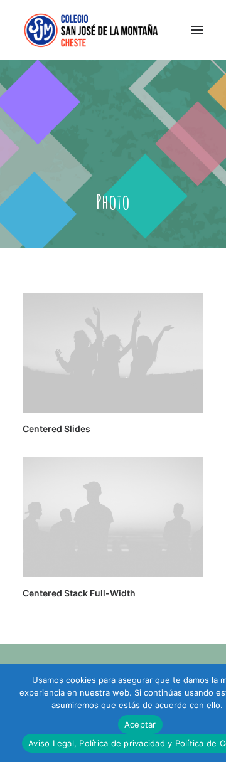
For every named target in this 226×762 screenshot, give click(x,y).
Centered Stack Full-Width (79, 593)
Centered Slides (56, 428)
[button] (197, 30)
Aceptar (140, 724)
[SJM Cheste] (92, 30)
